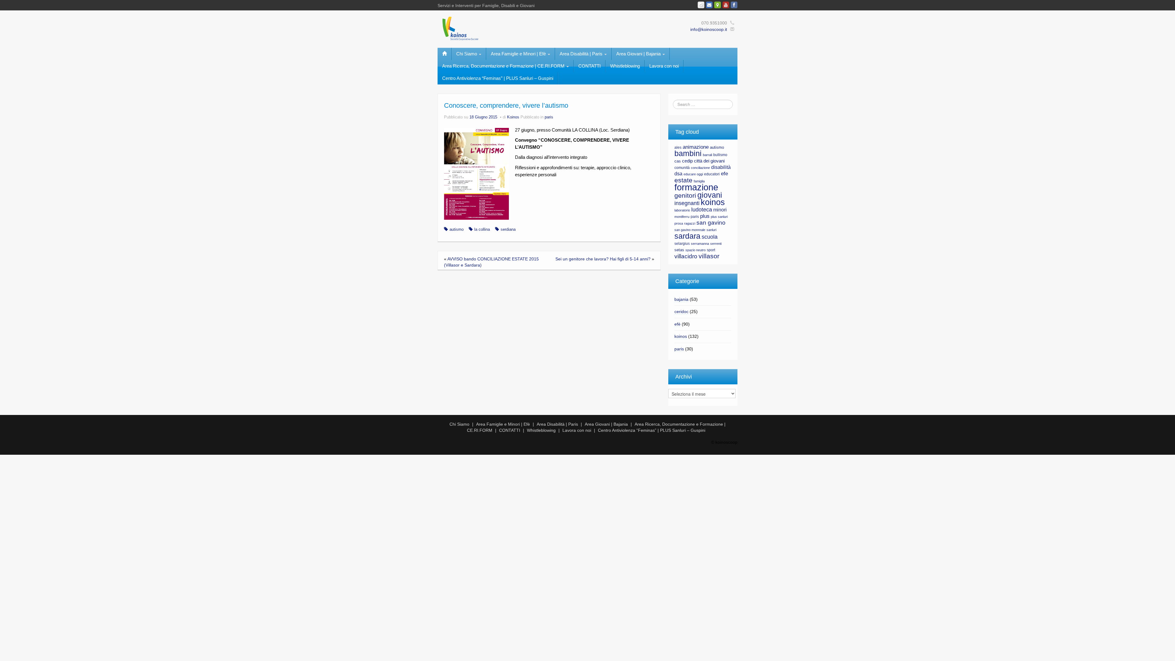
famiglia (699, 181)
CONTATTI (589, 66)
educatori (712, 174)
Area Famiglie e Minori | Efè (519, 53)
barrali (707, 155)
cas (677, 161)
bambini (688, 153)
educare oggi (693, 174)
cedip (687, 161)
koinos (713, 202)
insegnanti (686, 203)
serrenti (716, 243)
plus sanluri (719, 216)
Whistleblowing (625, 66)
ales (677, 147)
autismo (456, 229)
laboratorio (682, 210)
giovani (709, 195)
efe (724, 174)
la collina (482, 229)
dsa (678, 173)
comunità (682, 168)
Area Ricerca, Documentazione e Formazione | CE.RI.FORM (504, 66)
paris (549, 117)
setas (679, 250)
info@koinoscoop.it (708, 29)
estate (683, 180)
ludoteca (701, 210)
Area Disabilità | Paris (582, 53)
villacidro (685, 256)
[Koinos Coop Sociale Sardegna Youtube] (725, 5)
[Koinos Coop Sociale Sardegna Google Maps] (717, 5)
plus (705, 216)
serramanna (700, 243)
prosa (678, 223)
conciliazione (700, 168)
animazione (696, 147)
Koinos (513, 117)
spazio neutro (695, 250)
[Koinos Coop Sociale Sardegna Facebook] (734, 5)
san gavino (711, 222)
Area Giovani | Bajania (639, 53)
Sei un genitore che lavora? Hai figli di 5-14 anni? (603, 258)
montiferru (681, 216)
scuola (710, 237)
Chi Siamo (467, 53)
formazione (696, 187)
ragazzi (689, 223)
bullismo (720, 155)
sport (711, 250)
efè (677, 324)
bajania (681, 299)
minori (720, 209)
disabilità (721, 167)
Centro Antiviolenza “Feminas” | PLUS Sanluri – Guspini (497, 78)
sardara (687, 236)
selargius (682, 243)
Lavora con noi (664, 66)
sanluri (711, 230)
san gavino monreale (689, 230)
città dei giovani (709, 161)
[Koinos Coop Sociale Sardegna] (523, 27)
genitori (685, 195)
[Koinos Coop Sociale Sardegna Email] (709, 5)
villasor (709, 256)
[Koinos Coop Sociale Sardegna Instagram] (701, 5)
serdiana (508, 229)
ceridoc (681, 311)
